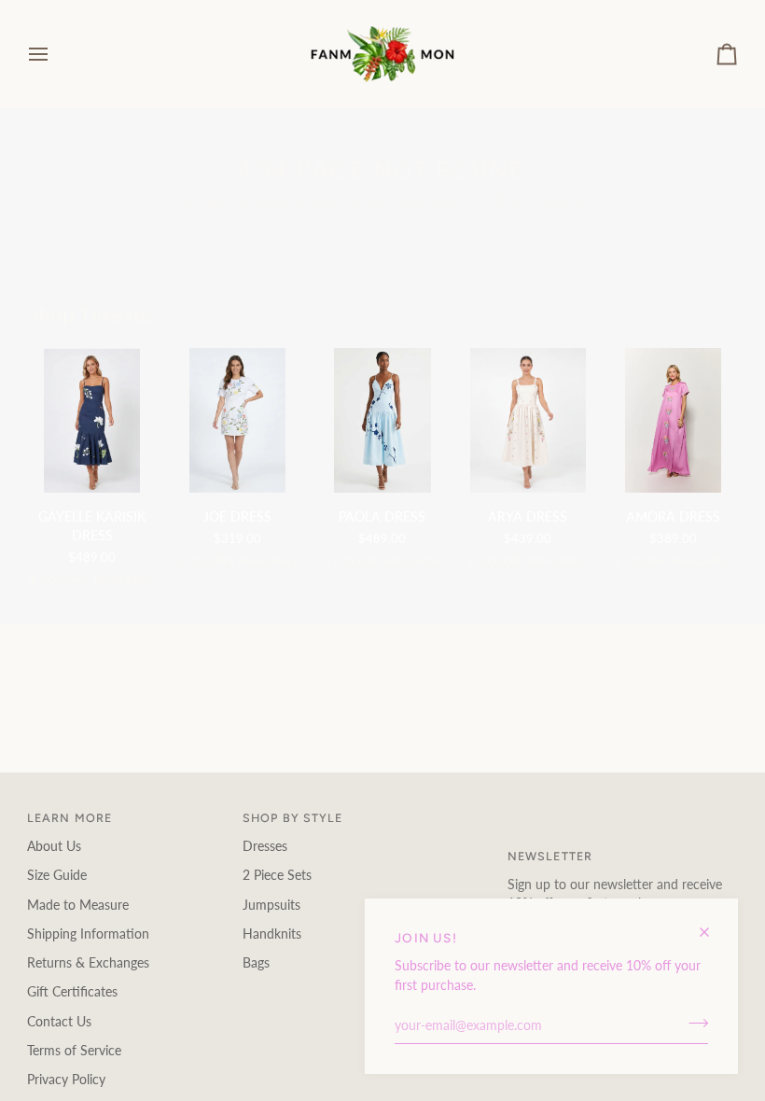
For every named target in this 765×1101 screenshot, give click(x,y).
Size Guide (57, 875)
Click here (427, 200)
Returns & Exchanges (88, 962)
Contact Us (59, 1021)
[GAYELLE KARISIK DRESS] (92, 420)
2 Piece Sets (277, 875)
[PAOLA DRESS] (382, 420)
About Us (54, 846)
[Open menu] (55, 54)
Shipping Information (88, 934)
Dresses (265, 846)
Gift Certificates (72, 991)
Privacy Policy (66, 1079)
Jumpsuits (271, 905)
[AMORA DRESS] (673, 420)
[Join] (692, 1023)
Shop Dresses (90, 315)
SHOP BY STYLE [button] (293, 818)
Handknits (272, 934)
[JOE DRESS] (237, 420)
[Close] (712, 924)
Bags (256, 962)
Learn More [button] (69, 818)
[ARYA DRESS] (528, 420)
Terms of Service (74, 1050)
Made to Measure (78, 905)
